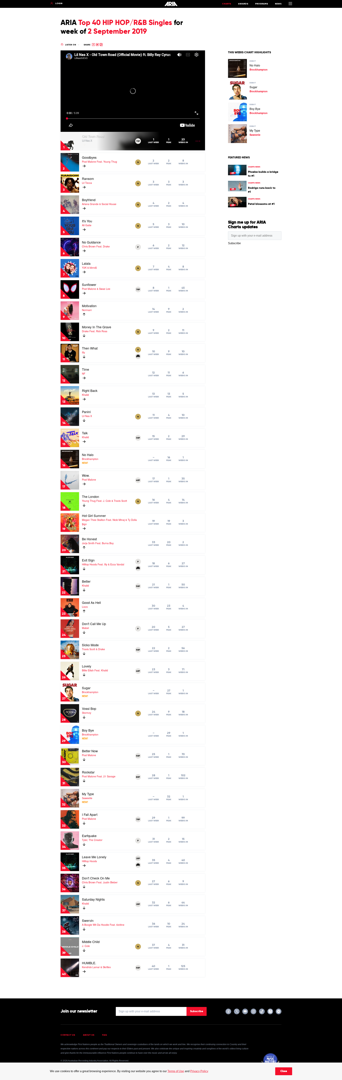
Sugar (86, 687)
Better (86, 581)
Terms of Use (175, 1071)
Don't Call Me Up (94, 623)
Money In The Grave (96, 327)
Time (85, 369)
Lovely (86, 666)
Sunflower (89, 284)
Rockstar (88, 772)
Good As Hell (91, 602)
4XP (138, 480)
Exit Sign (88, 560)
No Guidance (91, 242)
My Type (88, 793)
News (278, 4)
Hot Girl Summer (94, 515)
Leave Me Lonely (94, 856)
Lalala (86, 263)
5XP (138, 586)
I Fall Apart (89, 814)
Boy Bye (88, 730)
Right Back (89, 390)
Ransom (88, 178)
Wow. (86, 475)
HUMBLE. (89, 962)
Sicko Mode (90, 645)
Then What (90, 348)
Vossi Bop (89, 708)
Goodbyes (89, 157)
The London (90, 496)
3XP (138, 438)
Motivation (89, 305)
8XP (138, 777)
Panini (86, 411)
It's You (87, 221)
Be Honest (89, 539)
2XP (138, 859)
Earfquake (89, 835)
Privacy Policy (199, 1071)
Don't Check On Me (96, 878)
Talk (85, 433)
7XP (138, 141)
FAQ (104, 1035)
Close (283, 1071)
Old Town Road (93, 136)
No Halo (88, 454)
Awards (243, 4)
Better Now (90, 751)
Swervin (88, 920)
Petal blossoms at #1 (261, 204)
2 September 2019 (117, 31)
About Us (88, 1035)
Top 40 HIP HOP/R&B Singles (125, 23)
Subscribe (196, 1011)
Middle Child (91, 941)
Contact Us (68, 1035)
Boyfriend (88, 199)
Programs (261, 4)
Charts (226, 4)
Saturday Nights (93, 899)
